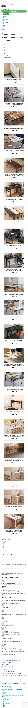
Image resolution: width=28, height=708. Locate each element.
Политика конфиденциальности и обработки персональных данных (12, 689)
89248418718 (8, 662)
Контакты (5, 26)
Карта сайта (4, 692)
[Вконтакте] (4, 706)
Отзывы (5, 23)
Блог (4, 25)
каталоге (13, 559)
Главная (5, 16)
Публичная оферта (6, 686)
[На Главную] (7, 9)
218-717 (5, 667)
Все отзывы (14, 655)
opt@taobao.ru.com (15, 667)
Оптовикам (6, 22)
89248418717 (8, 669)
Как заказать (6, 19)
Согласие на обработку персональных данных (12, 687)
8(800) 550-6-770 (14, 4)
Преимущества (7, 17)
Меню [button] (3, 6)
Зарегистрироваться (10, 8)
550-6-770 (5, 660)
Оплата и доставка (8, 20)
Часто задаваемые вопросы (8, 695)
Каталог (6, 13)
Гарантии (3, 693)
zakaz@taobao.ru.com (15, 660)
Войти (2, 8)
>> (4, 550)
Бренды (21, 695)
